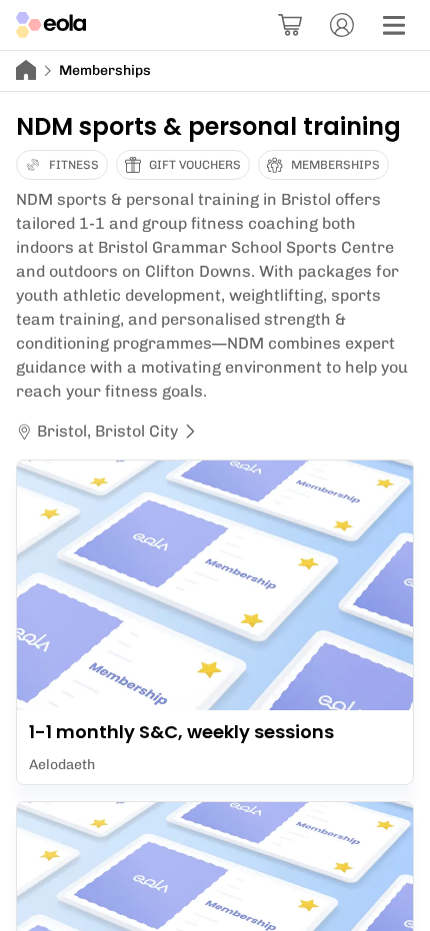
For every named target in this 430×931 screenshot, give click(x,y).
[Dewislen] (394, 25)
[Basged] (290, 25)
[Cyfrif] (342, 25)
